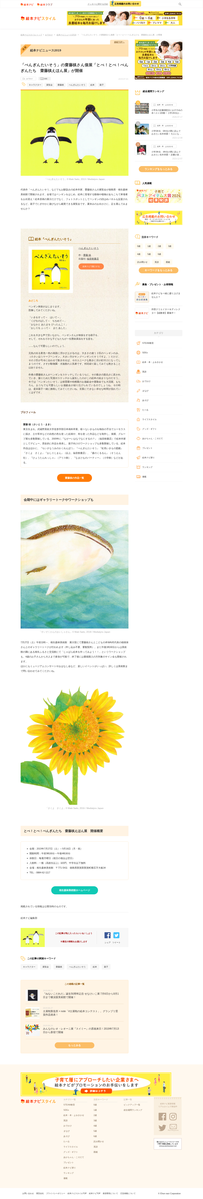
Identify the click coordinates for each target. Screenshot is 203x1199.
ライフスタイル (149, 419)
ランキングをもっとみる (159, 169)
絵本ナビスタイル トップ (31, 35)
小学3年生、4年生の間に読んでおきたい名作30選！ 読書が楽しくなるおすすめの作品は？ (166, 153)
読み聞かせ (142, 262)
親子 (102, 85)
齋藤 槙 (87, 255)
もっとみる (74, 1045)
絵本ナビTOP (94, 1193)
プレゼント (147, 448)
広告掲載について (128, 1193)
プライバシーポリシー (55, 1193)
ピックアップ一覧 (132, 1105)
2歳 (159, 246)
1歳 (149, 246)
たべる (145, 410)
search (179, 3)
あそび (145, 400)
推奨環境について (110, 1193)
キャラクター (35, 85)
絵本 (92, 85)
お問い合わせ (28, 1193)
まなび (145, 391)
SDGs (145, 352)
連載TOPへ (119, 42)
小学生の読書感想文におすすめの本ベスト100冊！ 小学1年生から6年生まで (166, 111)
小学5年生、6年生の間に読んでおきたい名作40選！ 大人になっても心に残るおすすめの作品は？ (166, 132)
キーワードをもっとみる (159, 270)
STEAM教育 (148, 343)
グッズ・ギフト (149, 429)
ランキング (147, 467)
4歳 (138, 254)
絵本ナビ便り (148, 457)
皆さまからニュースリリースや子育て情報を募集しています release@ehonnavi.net (168, 1144)
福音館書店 (93, 258)
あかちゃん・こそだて (152, 438)
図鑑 (168, 262)
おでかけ (49, 35)
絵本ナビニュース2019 (66, 35)
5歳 (149, 254)
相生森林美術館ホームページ (74, 890)
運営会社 (40, 1193)
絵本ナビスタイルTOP (77, 1193)
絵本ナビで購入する (91, 266)
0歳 (138, 246)
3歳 (169, 246)
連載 (45, 79)
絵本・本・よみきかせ (165, 105)
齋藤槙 (61, 85)
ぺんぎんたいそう (77, 85)
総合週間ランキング (133, 1110)
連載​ (144, 476)
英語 (157, 262)
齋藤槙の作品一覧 (74, 477)
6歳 (159, 254)
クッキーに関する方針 (98, 4)
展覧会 (49, 85)
